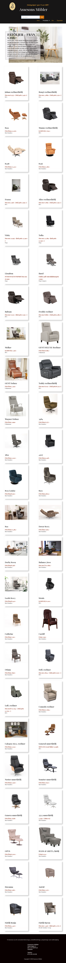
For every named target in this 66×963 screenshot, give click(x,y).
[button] (46, 20)
